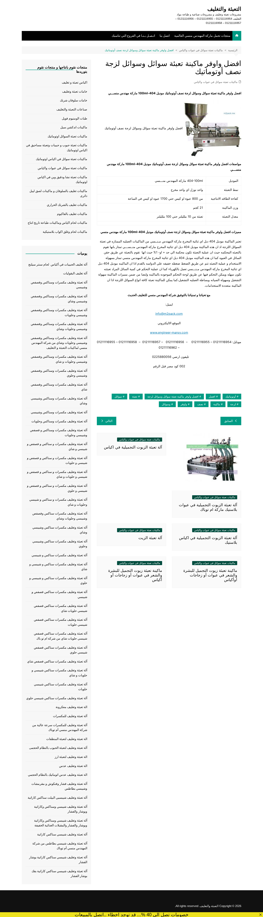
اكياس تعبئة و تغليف (74, 82)
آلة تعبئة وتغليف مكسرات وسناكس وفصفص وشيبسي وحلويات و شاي (59, 359)
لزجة (233, 404)
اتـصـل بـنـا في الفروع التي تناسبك (133, 35)
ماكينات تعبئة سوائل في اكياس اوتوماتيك (61, 159)
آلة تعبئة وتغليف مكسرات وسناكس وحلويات (59, 421)
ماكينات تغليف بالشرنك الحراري (67, 204)
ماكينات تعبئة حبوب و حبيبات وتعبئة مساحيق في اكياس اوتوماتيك (56, 148)
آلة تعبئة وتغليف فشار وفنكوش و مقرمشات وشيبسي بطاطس (59, 786)
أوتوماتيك (230, 396)
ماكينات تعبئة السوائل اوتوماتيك (67, 136)
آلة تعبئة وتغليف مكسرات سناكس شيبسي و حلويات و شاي (59, 673)
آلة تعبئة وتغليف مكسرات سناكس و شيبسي (59, 555)
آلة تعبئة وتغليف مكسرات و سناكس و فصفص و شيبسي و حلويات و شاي (57, 474)
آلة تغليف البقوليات (75, 273)
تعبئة (134, 396)
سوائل (118, 396)
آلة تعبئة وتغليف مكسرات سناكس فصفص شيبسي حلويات (60, 622)
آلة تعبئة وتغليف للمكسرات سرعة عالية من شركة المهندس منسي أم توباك (59, 727)
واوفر (184, 404)
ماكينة (216, 404)
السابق (228, 421)
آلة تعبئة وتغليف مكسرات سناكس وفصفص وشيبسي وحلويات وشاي (59, 516)
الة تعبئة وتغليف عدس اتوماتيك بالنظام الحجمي (57, 774)
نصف (200, 404)
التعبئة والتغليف (224, 9)
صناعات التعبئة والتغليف (71, 109)
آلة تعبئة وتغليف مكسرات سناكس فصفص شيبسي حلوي (60, 650)
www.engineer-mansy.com (169, 332)
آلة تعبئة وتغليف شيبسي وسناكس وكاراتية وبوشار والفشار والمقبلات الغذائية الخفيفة (60, 823)
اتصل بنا (165, 35)
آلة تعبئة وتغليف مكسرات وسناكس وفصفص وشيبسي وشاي (59, 299)
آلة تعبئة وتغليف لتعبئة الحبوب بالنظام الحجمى (58, 747)
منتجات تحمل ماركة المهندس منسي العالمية (202, 35)
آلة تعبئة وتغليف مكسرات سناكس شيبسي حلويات (60, 687)
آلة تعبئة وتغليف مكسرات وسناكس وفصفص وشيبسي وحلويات (59, 312)
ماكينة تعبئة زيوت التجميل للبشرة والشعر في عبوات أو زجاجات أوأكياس (210, 575)
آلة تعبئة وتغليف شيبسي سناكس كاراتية (62, 834)
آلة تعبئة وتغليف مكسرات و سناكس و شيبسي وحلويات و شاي (58, 502)
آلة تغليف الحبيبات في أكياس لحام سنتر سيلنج (57, 264)
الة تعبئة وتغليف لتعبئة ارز (71, 756)
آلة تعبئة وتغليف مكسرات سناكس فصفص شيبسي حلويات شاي (60, 608)
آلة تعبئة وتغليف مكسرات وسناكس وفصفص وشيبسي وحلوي (59, 373)
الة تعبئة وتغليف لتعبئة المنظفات (66, 739)
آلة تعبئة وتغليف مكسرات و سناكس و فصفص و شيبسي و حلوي (57, 488)
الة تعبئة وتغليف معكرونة (71, 707)
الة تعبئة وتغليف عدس (73, 766)
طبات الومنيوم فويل (74, 118)
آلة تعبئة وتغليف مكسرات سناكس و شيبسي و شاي (58, 567)
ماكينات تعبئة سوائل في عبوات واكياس (216, 82)
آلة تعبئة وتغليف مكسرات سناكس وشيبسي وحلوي (59, 544)
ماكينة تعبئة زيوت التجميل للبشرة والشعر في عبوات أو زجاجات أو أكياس (135, 575)
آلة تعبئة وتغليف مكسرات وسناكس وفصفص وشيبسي (59, 285)
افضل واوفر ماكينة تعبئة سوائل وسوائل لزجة (173, 396)
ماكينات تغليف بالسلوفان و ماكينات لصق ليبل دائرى (58, 193)
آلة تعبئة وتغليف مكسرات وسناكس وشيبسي (59, 412)
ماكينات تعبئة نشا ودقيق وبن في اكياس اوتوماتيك (62, 179)
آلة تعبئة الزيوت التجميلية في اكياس (133, 447)
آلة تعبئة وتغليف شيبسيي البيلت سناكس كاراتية (57, 797)
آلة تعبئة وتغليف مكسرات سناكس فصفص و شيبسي (59, 594)
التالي (108, 421)
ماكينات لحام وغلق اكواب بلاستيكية (65, 231)
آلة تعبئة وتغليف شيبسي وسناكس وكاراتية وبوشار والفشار (60, 809)
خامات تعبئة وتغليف (74, 91)
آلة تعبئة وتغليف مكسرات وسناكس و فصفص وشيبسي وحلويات (58, 432)
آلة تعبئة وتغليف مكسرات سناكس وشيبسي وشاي (59, 530)
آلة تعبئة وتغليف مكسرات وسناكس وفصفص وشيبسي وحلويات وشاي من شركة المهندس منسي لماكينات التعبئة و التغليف (59, 342)
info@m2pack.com (169, 314)
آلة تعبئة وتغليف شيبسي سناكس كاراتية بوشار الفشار (58, 860)
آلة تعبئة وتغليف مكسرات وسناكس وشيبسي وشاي (59, 401)
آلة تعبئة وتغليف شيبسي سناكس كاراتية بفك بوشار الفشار (59, 873)
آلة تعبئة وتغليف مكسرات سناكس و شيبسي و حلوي (58, 580)
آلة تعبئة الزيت (150, 538)
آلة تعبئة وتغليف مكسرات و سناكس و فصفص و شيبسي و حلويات (57, 460)
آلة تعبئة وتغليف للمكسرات (70, 716)
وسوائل (166, 404)
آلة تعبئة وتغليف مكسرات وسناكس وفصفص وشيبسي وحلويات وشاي (59, 326)
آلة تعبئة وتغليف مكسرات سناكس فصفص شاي (57, 661)
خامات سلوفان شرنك (73, 100)
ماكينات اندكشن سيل (73, 127)
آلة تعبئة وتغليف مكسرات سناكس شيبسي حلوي (56, 698)
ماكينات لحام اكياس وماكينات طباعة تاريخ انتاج (57, 222)
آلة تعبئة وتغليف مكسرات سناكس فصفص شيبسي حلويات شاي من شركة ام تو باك (60, 636)
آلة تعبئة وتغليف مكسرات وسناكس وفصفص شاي (59, 387)
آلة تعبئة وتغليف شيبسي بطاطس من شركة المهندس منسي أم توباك (59, 846)
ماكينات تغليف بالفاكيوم (72, 213)
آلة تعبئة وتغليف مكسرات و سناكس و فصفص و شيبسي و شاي (57, 446)
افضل (212, 396)
